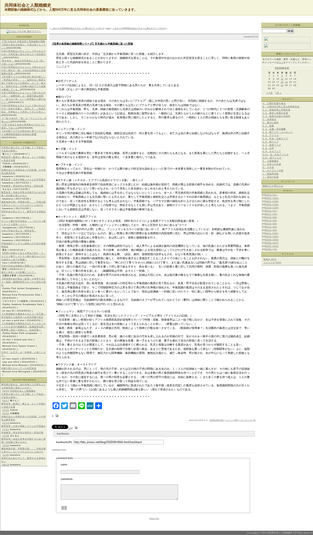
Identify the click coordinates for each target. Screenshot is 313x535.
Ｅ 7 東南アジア (271, 145)
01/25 (5, 410)
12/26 (5, 445)
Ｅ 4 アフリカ (270, 135)
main (108, 28)
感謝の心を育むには (272, 186)
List (70, 428)
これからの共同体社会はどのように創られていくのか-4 (139, 28)
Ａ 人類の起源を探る (274, 103)
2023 (271, 195)
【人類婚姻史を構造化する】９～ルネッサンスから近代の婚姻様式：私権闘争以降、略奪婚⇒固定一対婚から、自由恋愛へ (23, 326)
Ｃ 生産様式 (269, 119)
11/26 (5, 455)
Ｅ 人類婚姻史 (270, 161)
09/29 (5, 391)
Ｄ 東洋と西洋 (270, 122)
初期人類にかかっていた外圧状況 (18, 368)
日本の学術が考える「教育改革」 (18, 231)
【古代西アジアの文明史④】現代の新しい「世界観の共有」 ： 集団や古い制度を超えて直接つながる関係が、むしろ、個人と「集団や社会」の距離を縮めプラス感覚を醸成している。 (23, 83)
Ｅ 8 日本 (268, 148)
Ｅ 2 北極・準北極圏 (274, 129)
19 (286, 82)
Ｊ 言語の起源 (270, 177)
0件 (235, 420)
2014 (271, 223)
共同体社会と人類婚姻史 (23, 391)
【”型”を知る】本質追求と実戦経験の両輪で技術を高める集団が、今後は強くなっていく (23, 44)
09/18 (5, 464)
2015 (271, 220)
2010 (272, 236)
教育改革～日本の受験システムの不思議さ (23, 179)
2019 (272, 207)
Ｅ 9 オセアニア (271, 151)
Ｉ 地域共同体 (270, 174)
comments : (67, 479)
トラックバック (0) (247, 420)
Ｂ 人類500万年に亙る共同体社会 (281, 106)
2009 (272, 239)
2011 (272, 233)
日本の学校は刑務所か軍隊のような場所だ (23, 266)
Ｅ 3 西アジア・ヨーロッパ (277, 132)
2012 (271, 230)
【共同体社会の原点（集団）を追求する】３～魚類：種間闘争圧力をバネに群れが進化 (23, 282)
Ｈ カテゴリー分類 (272, 170)
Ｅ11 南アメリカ (271, 158)
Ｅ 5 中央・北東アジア (275, 138)
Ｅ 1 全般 (268, 126)
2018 (271, 211)
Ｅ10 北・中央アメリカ (275, 154)
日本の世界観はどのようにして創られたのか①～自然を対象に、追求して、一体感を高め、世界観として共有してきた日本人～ (23, 108)
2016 (271, 217)
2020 (272, 204)
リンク (60, 66)
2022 (272, 198)
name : (65, 464)
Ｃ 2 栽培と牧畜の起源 (275, 113)
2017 (271, 214)
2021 (272, 201)
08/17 (5, 400)
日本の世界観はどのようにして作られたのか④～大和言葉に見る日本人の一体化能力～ (23, 54)
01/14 (5, 423)
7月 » (278, 93)
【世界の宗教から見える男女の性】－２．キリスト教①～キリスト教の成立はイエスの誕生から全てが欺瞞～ (23, 256)
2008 (272, 243)
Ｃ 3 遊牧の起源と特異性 (276, 116)
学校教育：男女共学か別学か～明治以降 (22, 186)
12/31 (5, 429)
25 (282, 85)
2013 (271, 227)
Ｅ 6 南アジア (270, 142)
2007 (272, 246)
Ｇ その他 (268, 167)
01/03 (5, 413)
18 (282, 82)
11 (282, 79)
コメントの (272, 262)
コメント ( (229, 420)
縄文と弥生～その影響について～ (18, 272)
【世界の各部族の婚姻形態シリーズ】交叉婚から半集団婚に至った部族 (92, 43)
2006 (271, 249)
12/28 (5, 436)
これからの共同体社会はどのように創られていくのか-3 (77, 28)
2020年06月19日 (217, 420)
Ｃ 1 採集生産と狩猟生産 (276, 110)
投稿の (269, 259)
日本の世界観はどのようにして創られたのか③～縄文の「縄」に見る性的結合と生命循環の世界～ (23, 70)
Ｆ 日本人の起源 (271, 164)
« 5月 (270, 93)
